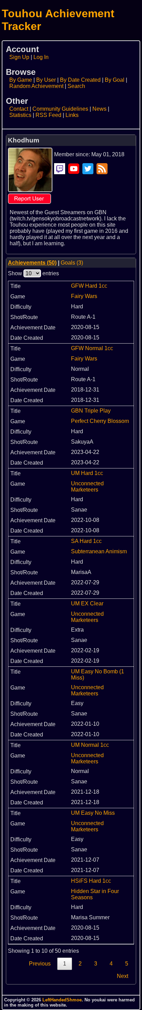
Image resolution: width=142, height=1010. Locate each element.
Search (76, 86)
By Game (20, 80)
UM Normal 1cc (90, 745)
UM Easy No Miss (93, 813)
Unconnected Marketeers (87, 487)
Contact (18, 109)
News (99, 109)
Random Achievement (36, 86)
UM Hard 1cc (87, 473)
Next (122, 976)
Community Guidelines (60, 109)
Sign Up (19, 57)
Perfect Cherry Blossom (100, 421)
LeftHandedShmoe (62, 999)
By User (46, 80)
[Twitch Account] (59, 168)
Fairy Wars (84, 296)
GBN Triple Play (91, 411)
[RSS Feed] (102, 168)
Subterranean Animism (99, 551)
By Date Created (80, 80)
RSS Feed (48, 115)
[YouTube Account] (73, 168)
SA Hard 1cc (86, 541)
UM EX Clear (87, 603)
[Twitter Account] (87, 168)
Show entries (33, 273)
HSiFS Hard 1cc (91, 881)
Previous (40, 964)
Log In (41, 57)
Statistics (20, 115)
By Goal (114, 80)
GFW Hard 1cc (89, 286)
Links (72, 115)
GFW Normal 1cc (92, 348)
